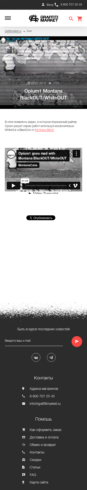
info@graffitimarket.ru (45, 404)
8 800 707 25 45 (71, 4)
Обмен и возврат (43, 445)
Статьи (35, 467)
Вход (50, 5)
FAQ (33, 475)
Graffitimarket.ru (13, 31)
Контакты (37, 452)
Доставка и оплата (44, 437)
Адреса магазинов (44, 389)
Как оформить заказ (45, 430)
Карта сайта (39, 482)
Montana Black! (44, 130)
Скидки (35, 460)
